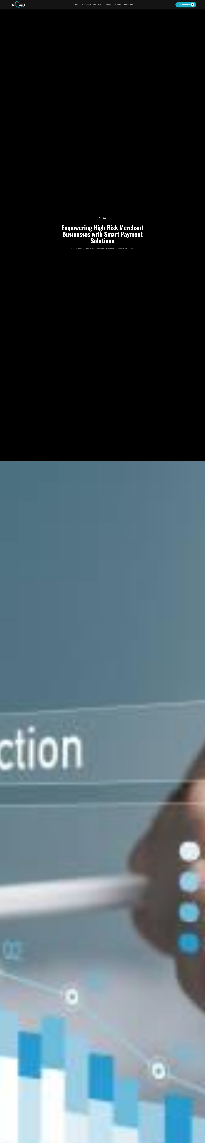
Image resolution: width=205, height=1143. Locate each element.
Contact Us (128, 5)
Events (118, 5)
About (75, 5)
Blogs (108, 5)
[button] (92, 4)
